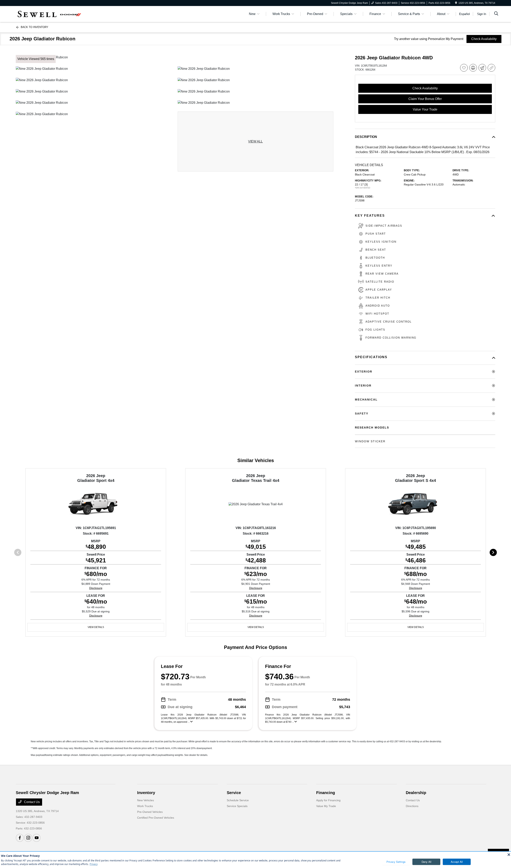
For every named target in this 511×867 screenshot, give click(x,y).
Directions (412, 806)
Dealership (416, 792)
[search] (496, 14)
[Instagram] (28, 838)
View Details (96, 627)
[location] (456, 3)
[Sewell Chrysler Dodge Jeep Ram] (50, 13)
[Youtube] (37, 838)
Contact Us (31, 802)
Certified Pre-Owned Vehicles (155, 817)
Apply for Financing (328, 800)
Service (234, 792)
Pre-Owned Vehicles (150, 811)
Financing (325, 792)
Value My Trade (326, 806)
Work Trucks (145, 806)
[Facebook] (20, 838)
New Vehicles (145, 800)
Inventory (146, 792)
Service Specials (237, 806)
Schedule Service (238, 800)
